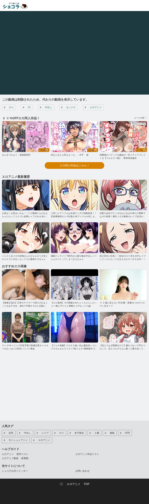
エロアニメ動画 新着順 (15, 458)
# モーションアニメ (15, 440)
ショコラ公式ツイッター (15, 471)
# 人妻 (94, 433)
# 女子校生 (76, 433)
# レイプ (42, 433)
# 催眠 (109, 433)
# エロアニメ (93, 107)
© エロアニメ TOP (74, 484)
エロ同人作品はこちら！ (75, 165)
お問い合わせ (82, 471)
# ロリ (8, 107)
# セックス (68, 107)
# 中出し (45, 107)
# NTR (124, 433)
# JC (26, 107)
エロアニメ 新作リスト (15, 454)
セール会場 (139, 118)
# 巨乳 (8, 433)
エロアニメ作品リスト (87, 454)
